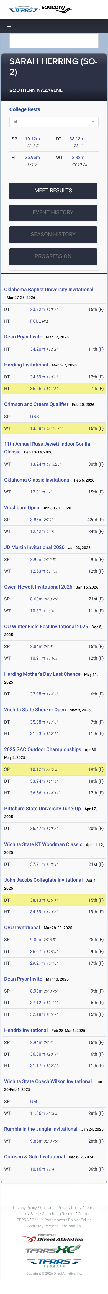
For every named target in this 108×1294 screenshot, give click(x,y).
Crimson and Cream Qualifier (36, 404)
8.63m (36, 599)
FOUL (35, 321)
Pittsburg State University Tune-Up (42, 808)
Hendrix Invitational (26, 1030)
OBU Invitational (22, 927)
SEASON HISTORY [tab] (53, 234)
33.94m (37, 781)
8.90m (36, 559)
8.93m (36, 991)
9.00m (36, 939)
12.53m (37, 571)
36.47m (37, 828)
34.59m (37, 377)
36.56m (37, 793)
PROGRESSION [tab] (53, 256)
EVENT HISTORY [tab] (53, 212)
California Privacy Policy (60, 1207)
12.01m (37, 492)
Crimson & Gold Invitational (34, 1157)
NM (33, 1101)
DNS (34, 416)
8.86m (36, 519)
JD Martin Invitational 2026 (34, 547)
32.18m (37, 1014)
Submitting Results (58, 1213)
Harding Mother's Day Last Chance (42, 674)
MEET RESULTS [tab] (53, 190)
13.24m (37, 464)
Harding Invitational (26, 365)
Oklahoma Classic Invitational (38, 480)
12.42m (37, 531)
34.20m (37, 349)
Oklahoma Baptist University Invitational (49, 289)
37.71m (37, 864)
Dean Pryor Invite (23, 337)
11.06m (37, 1113)
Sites (34, 1213)
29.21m (37, 963)
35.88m (37, 722)
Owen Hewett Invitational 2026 (38, 587)
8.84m (36, 646)
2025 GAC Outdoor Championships (42, 749)
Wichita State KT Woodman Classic (43, 844)
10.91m (37, 658)
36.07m (37, 951)
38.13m (77, 138)
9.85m (36, 1141)
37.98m (37, 694)
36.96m (32, 157)
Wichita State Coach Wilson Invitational (48, 1081)
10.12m (32, 138)
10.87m (37, 611)
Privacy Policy (25, 1207)
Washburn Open (21, 507)
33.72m (37, 309)
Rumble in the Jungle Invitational (41, 1129)
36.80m (37, 1054)
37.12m (37, 1002)
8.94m (36, 1042)
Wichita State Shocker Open (35, 709)
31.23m (37, 733)
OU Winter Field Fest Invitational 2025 (46, 626)
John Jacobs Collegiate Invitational (43, 880)
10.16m (37, 1169)
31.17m (37, 1065)
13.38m (77, 157)
